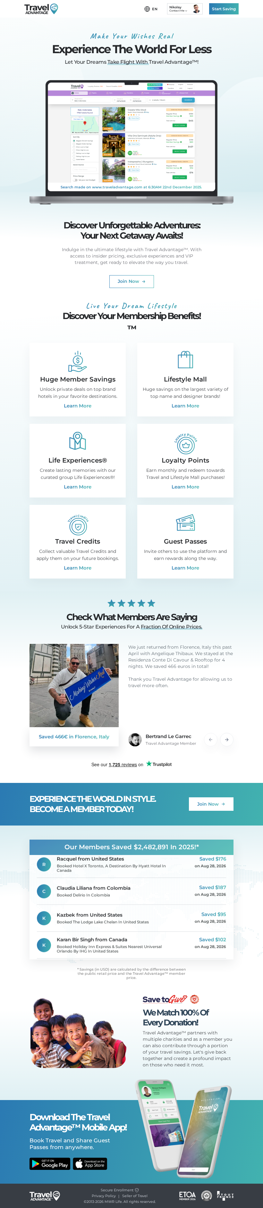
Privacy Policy (104, 1196)
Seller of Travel (135, 1196)
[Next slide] (226, 739)
